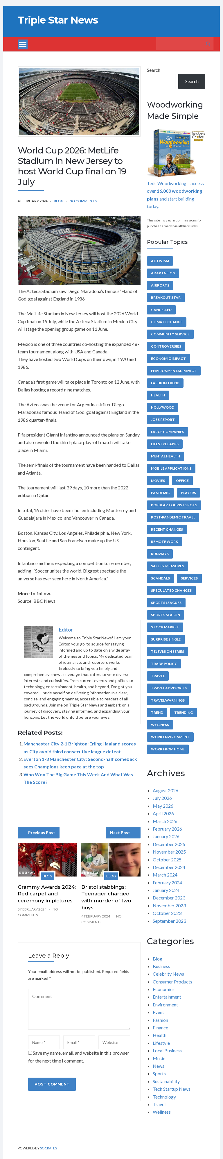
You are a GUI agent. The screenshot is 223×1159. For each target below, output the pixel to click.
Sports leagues (166, 602)
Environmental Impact (174, 371)
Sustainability (166, 1081)
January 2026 (166, 836)
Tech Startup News (171, 1089)
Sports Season (165, 615)
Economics (164, 989)
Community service (170, 334)
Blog (58, 201)
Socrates (48, 1148)
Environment (165, 1004)
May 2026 (163, 806)
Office (182, 480)
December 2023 (169, 897)
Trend (157, 712)
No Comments (83, 201)
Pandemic (160, 493)
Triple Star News (58, 20)
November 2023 (169, 905)
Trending (183, 712)
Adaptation (163, 273)
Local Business (167, 1050)
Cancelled (161, 309)
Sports (159, 1073)
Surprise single (166, 639)
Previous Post (41, 832)
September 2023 (169, 921)
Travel (158, 676)
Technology (164, 1096)
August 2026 (165, 790)
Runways (160, 554)
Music (159, 1058)
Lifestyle (161, 1043)
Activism (160, 261)
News (158, 1066)
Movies (158, 480)
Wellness (160, 724)
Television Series (167, 651)
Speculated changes (171, 590)
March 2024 (165, 874)
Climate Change (166, 322)
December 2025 (169, 844)
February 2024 (167, 882)
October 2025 (167, 859)
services (189, 578)
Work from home (168, 749)
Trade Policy (164, 663)
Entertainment (167, 996)
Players (188, 493)
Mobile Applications (171, 468)
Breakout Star (166, 297)
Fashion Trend (165, 383)
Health (158, 395)
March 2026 (165, 821)
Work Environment (170, 737)
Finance (160, 1027)
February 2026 (167, 828)
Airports (160, 285)
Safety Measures (167, 566)
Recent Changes (167, 529)
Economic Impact (168, 358)
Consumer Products (172, 981)
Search (153, 70)
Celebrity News (168, 973)
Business (161, 966)
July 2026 (162, 798)
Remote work (164, 541)
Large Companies (167, 432)
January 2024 (166, 890)
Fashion (160, 1020)
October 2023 (167, 913)
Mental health (165, 456)
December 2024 (169, 867)
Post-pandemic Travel (173, 517)
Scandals (160, 578)
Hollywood (162, 407)
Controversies (166, 346)
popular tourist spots (174, 505)
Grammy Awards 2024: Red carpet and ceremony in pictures (47, 894)
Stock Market (165, 627)
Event (158, 1012)
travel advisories (169, 688)
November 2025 (169, 851)
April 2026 (163, 813)
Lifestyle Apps (165, 444)
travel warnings (168, 700)
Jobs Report (163, 419)
